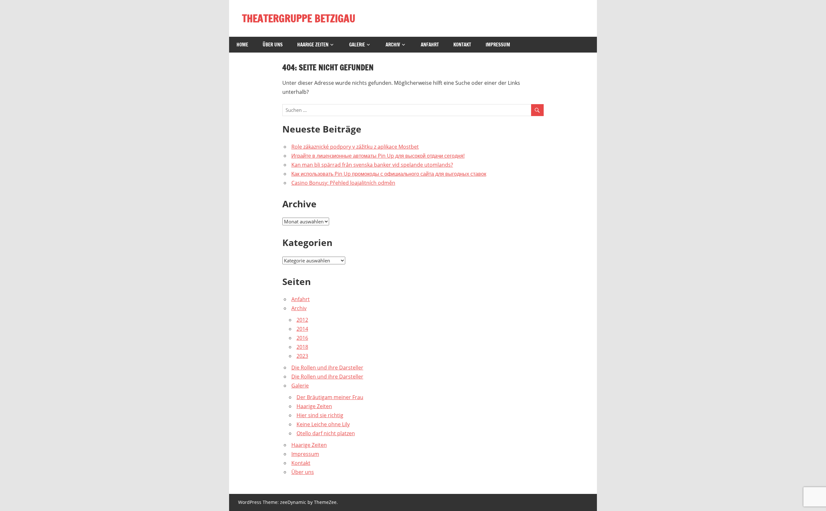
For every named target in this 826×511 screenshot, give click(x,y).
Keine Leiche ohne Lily (323, 424)
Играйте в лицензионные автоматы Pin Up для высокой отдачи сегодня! (378, 155)
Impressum (498, 44)
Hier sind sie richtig (320, 415)
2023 (302, 355)
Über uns (273, 44)
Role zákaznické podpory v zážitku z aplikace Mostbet (355, 146)
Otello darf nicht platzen (326, 433)
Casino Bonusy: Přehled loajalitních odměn (343, 182)
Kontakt (462, 44)
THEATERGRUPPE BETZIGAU (298, 18)
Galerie (357, 44)
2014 (302, 328)
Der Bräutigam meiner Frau (330, 397)
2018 (302, 346)
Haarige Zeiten (312, 44)
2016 (302, 337)
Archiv (393, 44)
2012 (302, 319)
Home (242, 44)
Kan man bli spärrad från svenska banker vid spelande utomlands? (372, 164)
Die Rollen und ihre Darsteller (327, 367)
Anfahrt (430, 44)
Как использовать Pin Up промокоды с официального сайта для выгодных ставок (388, 173)
